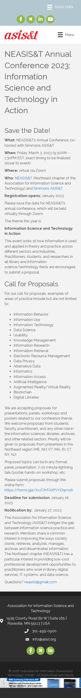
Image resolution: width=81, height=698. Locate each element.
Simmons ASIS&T (48, 188)
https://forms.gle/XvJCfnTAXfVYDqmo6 (38, 490)
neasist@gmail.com (40, 582)
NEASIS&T (23, 178)
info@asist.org (44, 639)
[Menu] (60, 7)
